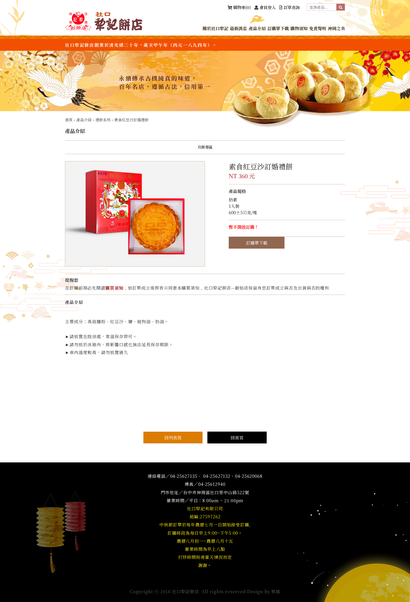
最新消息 (238, 28)
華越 (275, 591)
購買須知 (114, 288)
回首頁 (237, 437)
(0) (242, 7)
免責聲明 (317, 28)
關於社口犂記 (215, 28)
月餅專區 (205, 147)
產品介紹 (257, 28)
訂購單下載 (278, 28)
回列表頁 (173, 437)
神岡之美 (336, 28)
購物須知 (299, 28)
